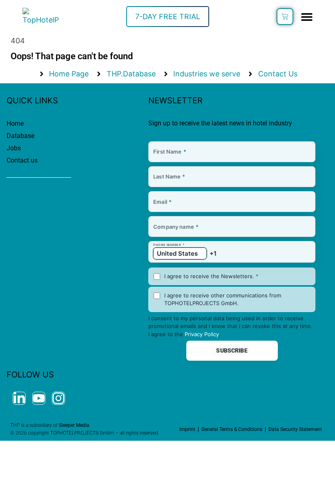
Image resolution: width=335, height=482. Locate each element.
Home (15, 123)
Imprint (187, 429)
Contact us (22, 160)
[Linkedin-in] (19, 398)
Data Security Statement (295, 429)
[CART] (285, 16)
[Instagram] (58, 398)
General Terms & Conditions (231, 429)
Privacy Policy (202, 334)
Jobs (14, 148)
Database (20, 136)
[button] (306, 16)
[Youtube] (38, 398)
